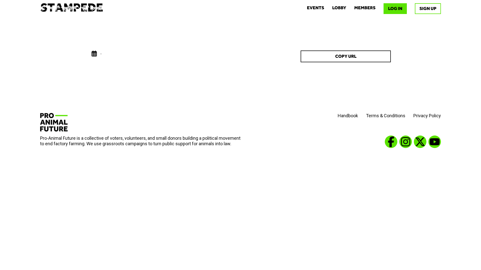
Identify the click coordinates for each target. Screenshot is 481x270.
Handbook (348, 115)
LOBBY (339, 7)
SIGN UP (427, 8)
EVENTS (315, 7)
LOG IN (395, 8)
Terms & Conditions (385, 115)
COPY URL (345, 56)
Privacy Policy (427, 115)
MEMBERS (365, 7)
